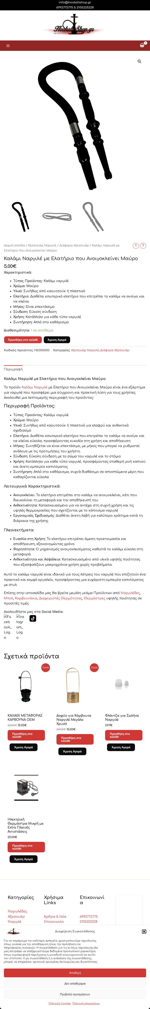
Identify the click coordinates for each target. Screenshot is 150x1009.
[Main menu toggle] (8, 45)
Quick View (26, 705)
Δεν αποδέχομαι (75, 983)
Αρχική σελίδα (14, 245)
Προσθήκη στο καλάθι (23, 340)
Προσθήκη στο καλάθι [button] (22, 735)
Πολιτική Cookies (60, 1003)
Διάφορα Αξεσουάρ (74, 245)
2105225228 (85, 7)
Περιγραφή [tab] (13, 369)
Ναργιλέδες (130, 593)
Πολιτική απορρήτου (86, 1003)
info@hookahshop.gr (75, 2)
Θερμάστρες (95, 598)
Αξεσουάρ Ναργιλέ (42, 245)
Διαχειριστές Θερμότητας (60, 598)
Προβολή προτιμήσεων (75, 994)
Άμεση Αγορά (57, 340)
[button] (144, 932)
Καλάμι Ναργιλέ (34, 387)
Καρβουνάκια (26, 598)
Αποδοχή (75, 973)
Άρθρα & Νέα (55, 916)
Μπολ (8, 598)
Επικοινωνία (54, 922)
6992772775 (89, 916)
